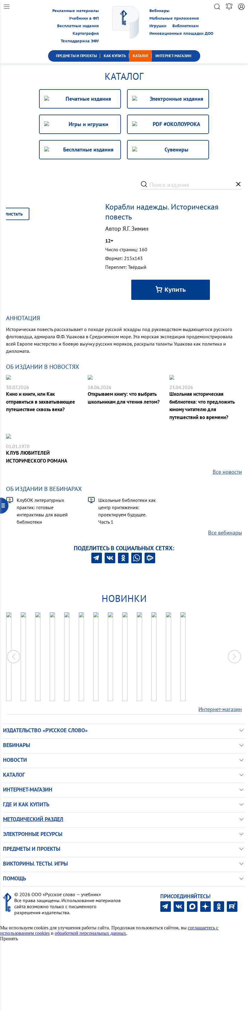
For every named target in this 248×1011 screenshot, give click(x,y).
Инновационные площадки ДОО (181, 33)
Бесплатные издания (78, 25)
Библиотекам (185, 25)
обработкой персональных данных (90, 933)
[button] (234, 656)
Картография (86, 33)
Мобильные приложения (174, 18)
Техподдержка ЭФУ (80, 41)
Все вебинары (225, 532)
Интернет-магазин (220, 709)
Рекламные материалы (75, 10)
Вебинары (159, 10)
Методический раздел (33, 819)
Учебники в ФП (84, 18)
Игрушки (157, 25)
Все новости (227, 471)
